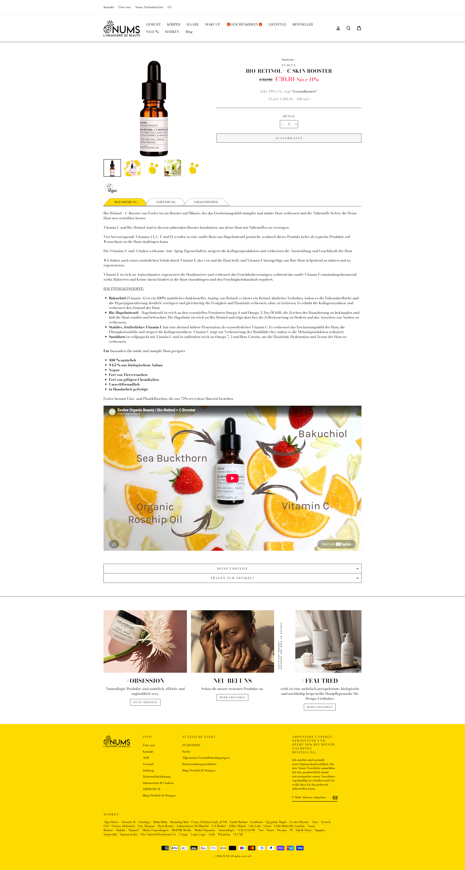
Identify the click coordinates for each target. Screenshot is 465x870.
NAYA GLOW (247, 830)
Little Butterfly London (289, 826)
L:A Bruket (219, 826)
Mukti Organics (204, 830)
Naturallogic (226, 830)
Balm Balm (160, 822)
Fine (315, 822)
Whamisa (224, 834)
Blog (189, 31)
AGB (146, 757)
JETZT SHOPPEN (145, 702)
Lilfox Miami (237, 826)
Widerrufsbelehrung (157, 776)
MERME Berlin (181, 830)
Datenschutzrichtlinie (314, 764)
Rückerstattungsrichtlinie (199, 764)
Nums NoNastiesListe (149, 7)
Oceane (282, 830)
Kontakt (109, 7)
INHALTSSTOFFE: (206, 202)
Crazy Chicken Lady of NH (209, 822)
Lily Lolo (255, 826)
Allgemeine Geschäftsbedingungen (206, 757)
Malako (121, 830)
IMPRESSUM (151, 789)
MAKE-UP (212, 24)
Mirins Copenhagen (155, 830)
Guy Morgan (146, 826)
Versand (148, 764)
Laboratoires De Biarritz (193, 826)
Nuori (270, 830)
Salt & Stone (304, 830)
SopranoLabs (129, 834)
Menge (289, 116)
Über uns (124, 7)
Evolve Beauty (299, 822)
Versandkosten (303, 91)
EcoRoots (256, 822)
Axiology (144, 822)
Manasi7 (133, 830)
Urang (183, 834)
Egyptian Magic (276, 822)
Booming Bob (179, 822)
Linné (267, 826)
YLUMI (238, 834)
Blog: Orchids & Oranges (159, 795)
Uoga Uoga (198, 834)
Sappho (320, 830)
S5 (291, 830)
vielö (212, 834)
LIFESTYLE (277, 24)
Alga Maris (111, 822)
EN (170, 7)
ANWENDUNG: (166, 202)
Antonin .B (128, 822)
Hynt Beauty (166, 826)
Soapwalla (111, 834)
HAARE (193, 24)
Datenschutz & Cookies (158, 783)
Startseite (288, 59)
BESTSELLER (303, 24)
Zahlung (148, 770)
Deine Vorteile (232, 569)
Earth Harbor (239, 822)
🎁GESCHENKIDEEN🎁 (244, 24)
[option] (154, 106)
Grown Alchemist (123, 826)
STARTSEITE (191, 745)
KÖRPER (173, 24)
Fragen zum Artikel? (232, 578)
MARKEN (172, 31)
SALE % (152, 31)
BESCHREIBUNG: (126, 202)
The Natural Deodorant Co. (158, 834)
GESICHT (153, 24)
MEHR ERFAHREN (232, 697)
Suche (186, 751)
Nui (260, 830)
